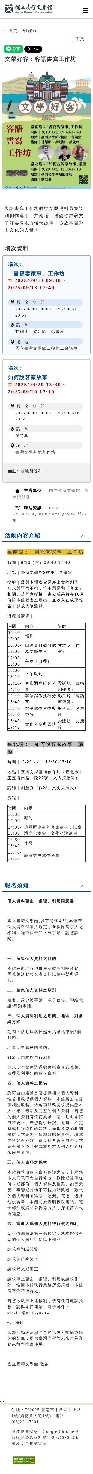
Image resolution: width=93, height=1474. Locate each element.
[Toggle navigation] (86, 10)
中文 (79, 38)
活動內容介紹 (23, 535)
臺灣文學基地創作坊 (35, 452)
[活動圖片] (46, 127)
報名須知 (17, 885)
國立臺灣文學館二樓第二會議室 (46, 348)
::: (4, 31)
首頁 (13, 31)
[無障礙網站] (23, 1464)
